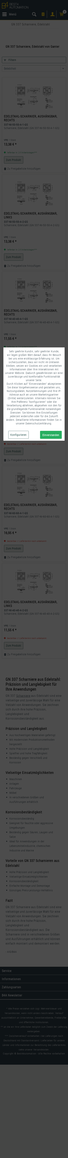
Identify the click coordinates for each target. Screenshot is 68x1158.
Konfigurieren (18, 435)
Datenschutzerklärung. (39, 423)
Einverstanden (50, 435)
